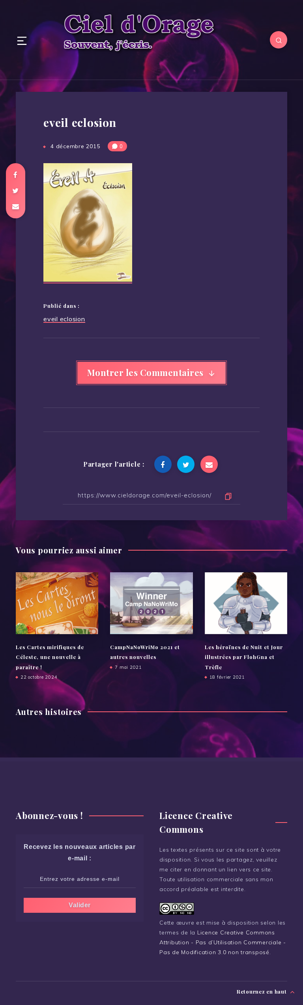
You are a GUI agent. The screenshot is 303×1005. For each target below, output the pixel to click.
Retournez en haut (262, 991)
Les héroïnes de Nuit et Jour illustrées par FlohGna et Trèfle (244, 657)
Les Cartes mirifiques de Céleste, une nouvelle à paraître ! (50, 657)
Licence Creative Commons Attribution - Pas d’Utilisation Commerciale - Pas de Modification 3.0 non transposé (222, 942)
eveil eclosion (64, 319)
